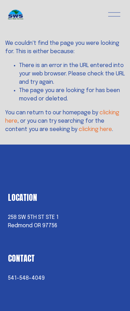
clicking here (95, 129)
